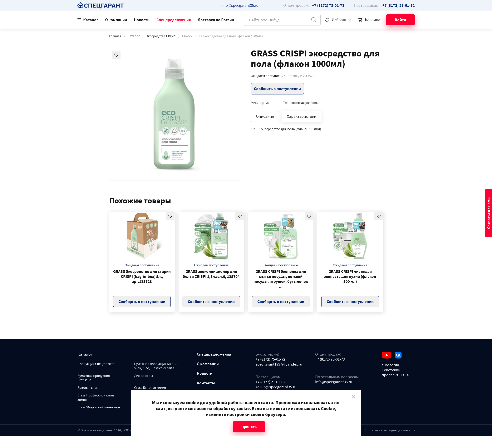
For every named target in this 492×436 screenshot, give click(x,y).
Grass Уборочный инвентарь (99, 407)
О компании (116, 19)
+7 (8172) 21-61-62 (270, 381)
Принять (249, 426)
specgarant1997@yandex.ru (279, 364)
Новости (142, 19)
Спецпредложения (173, 19)
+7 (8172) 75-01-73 (330, 359)
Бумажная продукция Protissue (93, 378)
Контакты (206, 383)
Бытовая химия (88, 388)
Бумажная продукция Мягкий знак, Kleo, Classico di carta (156, 366)
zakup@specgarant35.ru (276, 386)
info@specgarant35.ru (239, 5)
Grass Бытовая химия (150, 388)
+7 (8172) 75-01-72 (270, 359)
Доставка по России (216, 19)
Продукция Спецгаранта (95, 364)
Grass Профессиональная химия (96, 397)
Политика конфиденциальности (390, 430)
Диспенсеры (143, 376)
